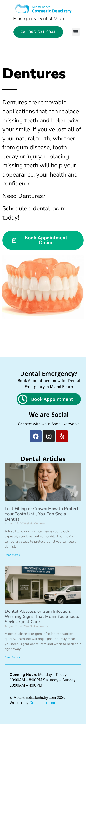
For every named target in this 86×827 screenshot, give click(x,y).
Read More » (12, 555)
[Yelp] (62, 436)
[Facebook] (36, 436)
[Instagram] (49, 436)
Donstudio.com (42, 703)
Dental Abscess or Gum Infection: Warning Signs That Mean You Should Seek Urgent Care (42, 616)
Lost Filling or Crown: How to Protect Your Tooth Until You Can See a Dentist (42, 514)
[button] (76, 32)
